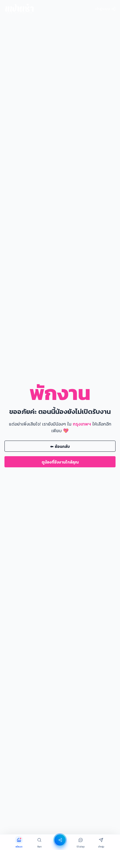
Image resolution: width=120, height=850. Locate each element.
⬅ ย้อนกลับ (60, 446)
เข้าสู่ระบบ (102, 9)
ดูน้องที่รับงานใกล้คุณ (60, 462)
